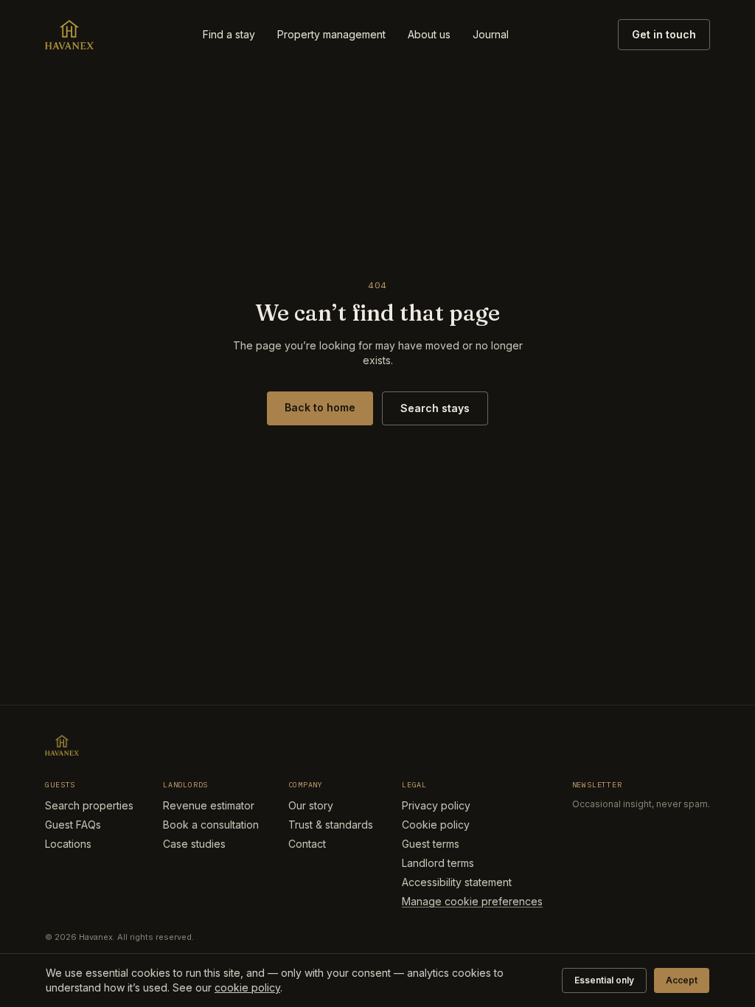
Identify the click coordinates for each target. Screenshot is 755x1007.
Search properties (89, 805)
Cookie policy (436, 824)
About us (429, 34)
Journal (491, 34)
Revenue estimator (208, 805)
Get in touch (664, 34)
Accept (681, 980)
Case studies (194, 843)
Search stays (435, 408)
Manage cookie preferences (472, 901)
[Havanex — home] (69, 34)
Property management (331, 34)
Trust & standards (330, 824)
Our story (310, 805)
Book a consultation (211, 824)
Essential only (604, 980)
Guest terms (430, 843)
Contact (307, 843)
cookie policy (247, 987)
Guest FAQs (73, 824)
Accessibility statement (457, 882)
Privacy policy (436, 805)
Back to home (320, 407)
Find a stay (229, 34)
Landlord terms (438, 863)
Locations (68, 843)
